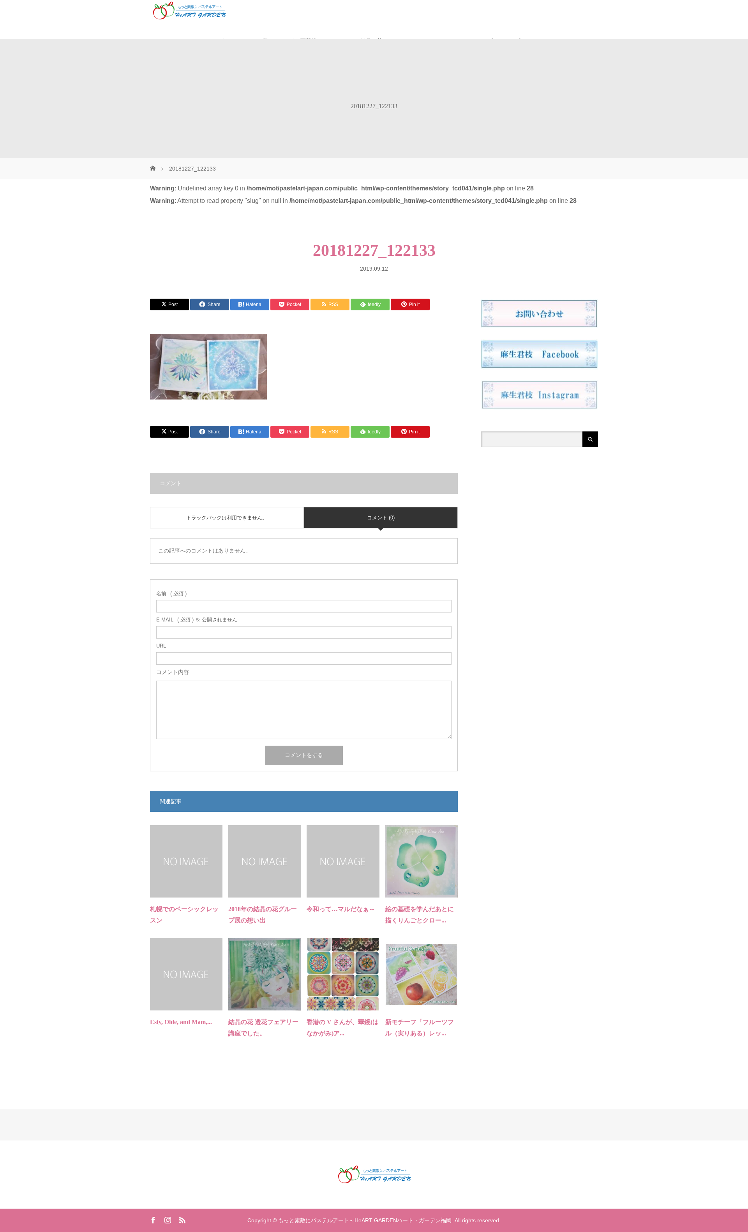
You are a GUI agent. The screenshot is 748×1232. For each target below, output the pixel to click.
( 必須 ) (171, 593)
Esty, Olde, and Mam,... (181, 1022)
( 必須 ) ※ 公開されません (196, 619)
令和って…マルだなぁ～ (341, 909)
